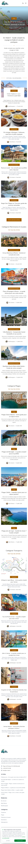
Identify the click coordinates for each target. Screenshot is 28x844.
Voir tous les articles (14, 230)
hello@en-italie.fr (6, 770)
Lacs (14, 18)
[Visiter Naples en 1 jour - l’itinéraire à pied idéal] (14, 89)
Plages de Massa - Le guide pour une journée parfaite (13, 787)
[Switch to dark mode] (23, 3)
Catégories (4, 809)
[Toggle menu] (25, 3)
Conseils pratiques (14, 164)
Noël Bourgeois (4, 805)
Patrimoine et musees (14, 250)
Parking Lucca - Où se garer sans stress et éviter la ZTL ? (14, 777)
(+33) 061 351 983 (7, 768)
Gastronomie (14, 129)
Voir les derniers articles (14, 219)
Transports (14, 577)
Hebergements (4, 822)
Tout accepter (20, 840)
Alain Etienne (4, 803)
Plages (14, 411)
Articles (3, 774)
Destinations (14, 200)
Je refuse (8, 840)
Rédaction (4, 798)
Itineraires (14, 90)
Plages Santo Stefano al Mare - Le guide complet (12, 790)
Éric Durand (3, 800)
